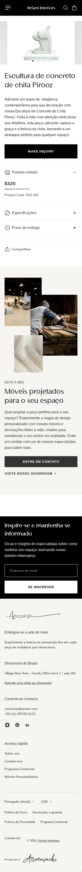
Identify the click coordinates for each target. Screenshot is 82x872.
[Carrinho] (74, 8)
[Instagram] (7, 725)
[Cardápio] (8, 8)
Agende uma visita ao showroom (28, 683)
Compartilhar (21, 249)
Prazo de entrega (26, 228)
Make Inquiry (41, 151)
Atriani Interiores (49, 840)
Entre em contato (41, 461)
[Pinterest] (17, 725)
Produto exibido (24, 172)
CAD (44, 801)
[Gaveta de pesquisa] (65, 8)
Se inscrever (41, 587)
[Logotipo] (41, 7)
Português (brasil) (17, 801)
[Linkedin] (27, 725)
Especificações (24, 213)
